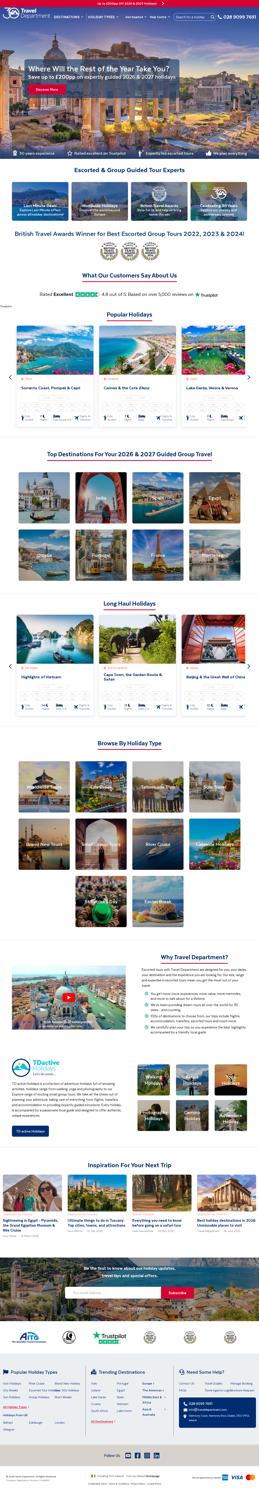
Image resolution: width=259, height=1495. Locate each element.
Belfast (8, 1422)
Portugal (122, 1383)
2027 (60, 398)
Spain (120, 1397)
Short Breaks (63, 1397)
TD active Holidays (30, 1131)
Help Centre (158, 16)
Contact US (186, 1383)
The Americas (152, 1390)
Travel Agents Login (218, 1390)
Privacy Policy (138, 1484)
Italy (94, 1383)
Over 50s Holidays (67, 1390)
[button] (69, 997)
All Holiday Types (15, 1406)
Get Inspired (134, 16)
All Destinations (102, 1421)
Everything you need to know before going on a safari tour (157, 1222)
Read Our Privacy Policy (129, 1308)
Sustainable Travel (97, 1484)
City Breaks (10, 1390)
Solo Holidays (12, 1383)
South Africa (99, 1410)
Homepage (152, 1476)
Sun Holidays (11, 1397)
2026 (46, 398)
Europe (147, 1383)
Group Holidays (39, 1397)
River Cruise (36, 1383)
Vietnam (122, 1403)
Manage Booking (241, 1383)
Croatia (95, 1403)
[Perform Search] (212, 16)
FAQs (183, 1390)
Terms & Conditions (118, 1484)
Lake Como (124, 1410)
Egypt (121, 1390)
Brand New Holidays (68, 1383)
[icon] (163, 4)
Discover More (47, 89)
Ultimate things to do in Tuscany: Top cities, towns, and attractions (96, 1222)
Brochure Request (242, 1390)
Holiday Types (101, 17)
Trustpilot (6, 306)
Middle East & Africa (152, 1400)
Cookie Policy (154, 1484)
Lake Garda (98, 1397)
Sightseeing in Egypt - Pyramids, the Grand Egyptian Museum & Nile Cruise (30, 1225)
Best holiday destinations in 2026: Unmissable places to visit (226, 1222)
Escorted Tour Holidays (44, 1390)
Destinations (67, 17)
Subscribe (177, 1292)
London (60, 1422)
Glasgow (9, 1429)
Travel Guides (213, 1383)
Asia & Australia (148, 1412)
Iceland (95, 1390)
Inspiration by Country (18, 1214)
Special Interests (143, 1214)
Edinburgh (35, 1422)
